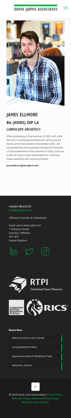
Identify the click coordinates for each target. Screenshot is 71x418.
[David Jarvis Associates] (35, 8)
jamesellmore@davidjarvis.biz (22, 165)
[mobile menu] (65, 8)
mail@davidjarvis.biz (20, 210)
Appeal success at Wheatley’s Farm (32, 356)
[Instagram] (45, 258)
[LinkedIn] (13, 258)
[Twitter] (29, 258)
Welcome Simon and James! (28, 337)
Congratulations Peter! (24, 347)
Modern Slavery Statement (28, 398)
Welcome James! (22, 365)
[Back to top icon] (35, 386)
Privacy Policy (54, 394)
